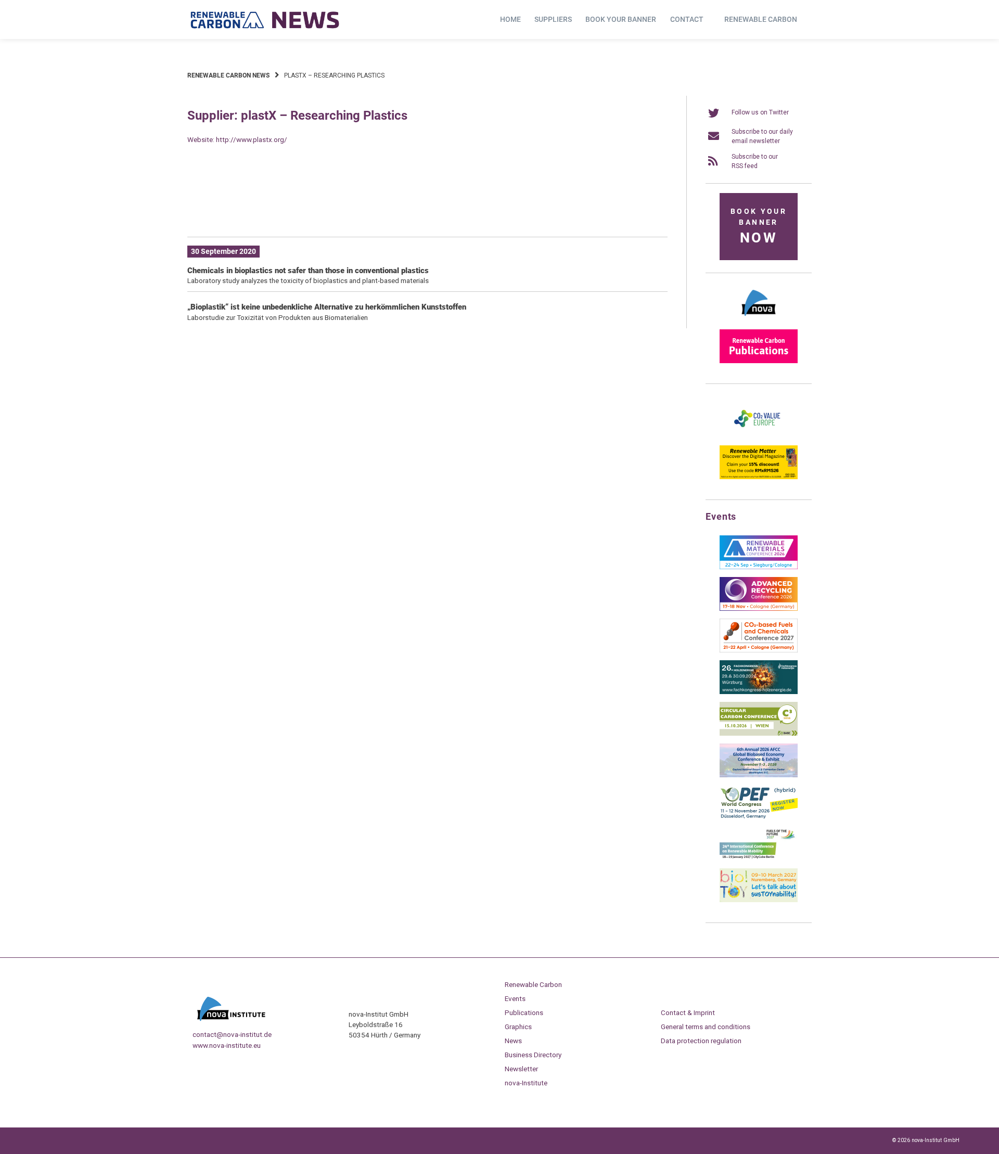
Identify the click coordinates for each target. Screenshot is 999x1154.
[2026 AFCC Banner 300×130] (759, 775)
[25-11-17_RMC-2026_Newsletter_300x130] (759, 567)
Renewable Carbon (760, 19)
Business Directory (533, 1054)
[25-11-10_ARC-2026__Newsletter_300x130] (759, 608)
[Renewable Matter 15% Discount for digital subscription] (759, 477)
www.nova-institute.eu (227, 1045)
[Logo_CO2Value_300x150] (759, 435)
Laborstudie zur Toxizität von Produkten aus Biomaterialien (277, 317)
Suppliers (553, 19)
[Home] (265, 20)
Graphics (518, 1026)
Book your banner (620, 19)
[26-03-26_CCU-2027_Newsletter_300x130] (759, 650)
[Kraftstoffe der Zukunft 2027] (759, 858)
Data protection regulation (701, 1040)
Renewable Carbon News (228, 75)
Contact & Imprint (688, 1012)
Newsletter (521, 1069)
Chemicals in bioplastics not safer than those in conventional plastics (308, 270)
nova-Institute (526, 1083)
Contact (686, 19)
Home (510, 19)
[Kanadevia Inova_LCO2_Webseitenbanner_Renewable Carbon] (427, 212)
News (513, 1040)
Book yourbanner (759, 226)
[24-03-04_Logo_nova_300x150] (759, 319)
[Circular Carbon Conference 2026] (759, 733)
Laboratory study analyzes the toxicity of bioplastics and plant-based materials (308, 280)
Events (515, 998)
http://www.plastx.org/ (251, 139)
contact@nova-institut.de (232, 1034)
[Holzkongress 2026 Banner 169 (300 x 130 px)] (759, 692)
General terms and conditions (705, 1026)
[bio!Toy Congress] (759, 900)
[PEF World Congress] (759, 816)
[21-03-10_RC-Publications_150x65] (759, 361)
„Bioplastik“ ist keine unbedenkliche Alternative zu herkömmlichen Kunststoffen (326, 307)
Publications (524, 1012)
